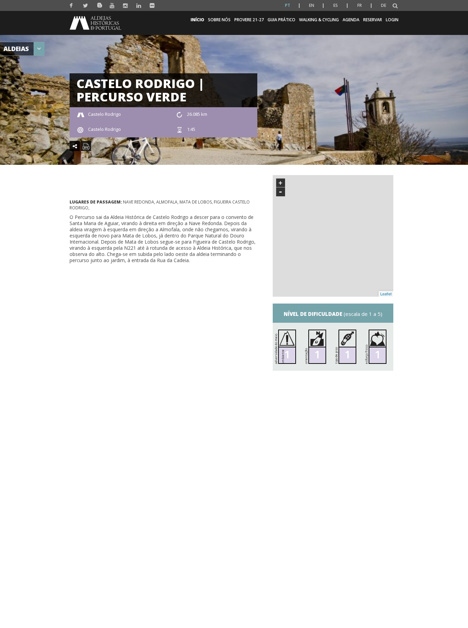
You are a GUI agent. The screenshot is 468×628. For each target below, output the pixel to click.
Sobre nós (219, 20)
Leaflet (386, 293)
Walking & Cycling (319, 20)
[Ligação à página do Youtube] (112, 6)
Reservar (372, 20)
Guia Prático (281, 20)
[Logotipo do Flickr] (152, 6)
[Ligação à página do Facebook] (72, 6)
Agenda (351, 20)
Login (392, 20)
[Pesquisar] (395, 6)
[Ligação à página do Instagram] (125, 6)
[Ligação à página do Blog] (98, 4)
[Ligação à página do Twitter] (85, 6)
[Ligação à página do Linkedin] (138, 6)
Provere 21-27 (249, 20)
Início (197, 20)
